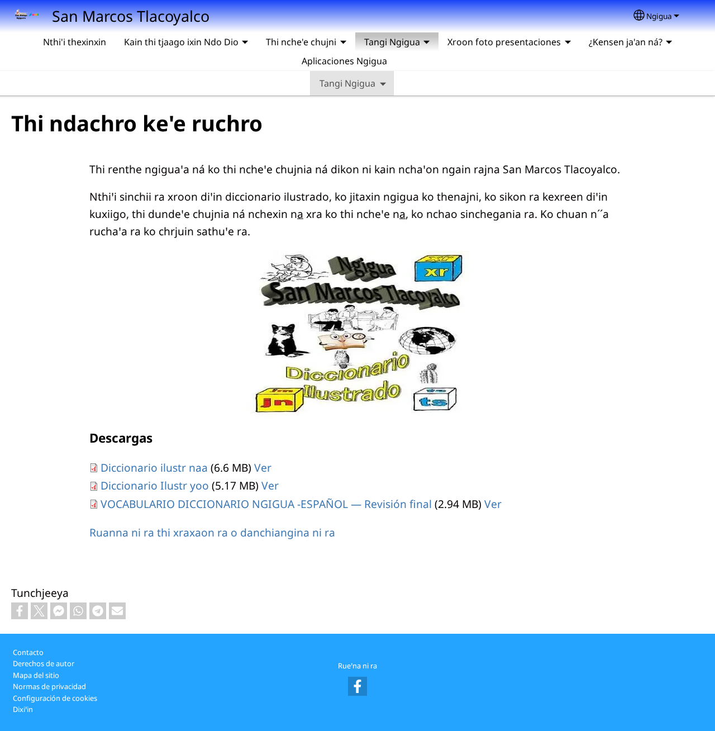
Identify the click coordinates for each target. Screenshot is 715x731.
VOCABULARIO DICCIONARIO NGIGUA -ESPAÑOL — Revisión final (266, 503)
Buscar (409, 60)
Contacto (28, 652)
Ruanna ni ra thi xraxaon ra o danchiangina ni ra (212, 532)
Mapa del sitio (36, 675)
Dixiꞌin (23, 709)
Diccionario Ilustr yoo (155, 485)
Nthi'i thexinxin (74, 42)
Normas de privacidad (49, 686)
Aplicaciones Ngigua (344, 61)
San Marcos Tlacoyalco (130, 16)
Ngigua (659, 16)
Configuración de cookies (55, 698)
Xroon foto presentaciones (504, 42)
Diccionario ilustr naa (154, 467)
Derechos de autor (43, 663)
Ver (262, 467)
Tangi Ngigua (347, 83)
